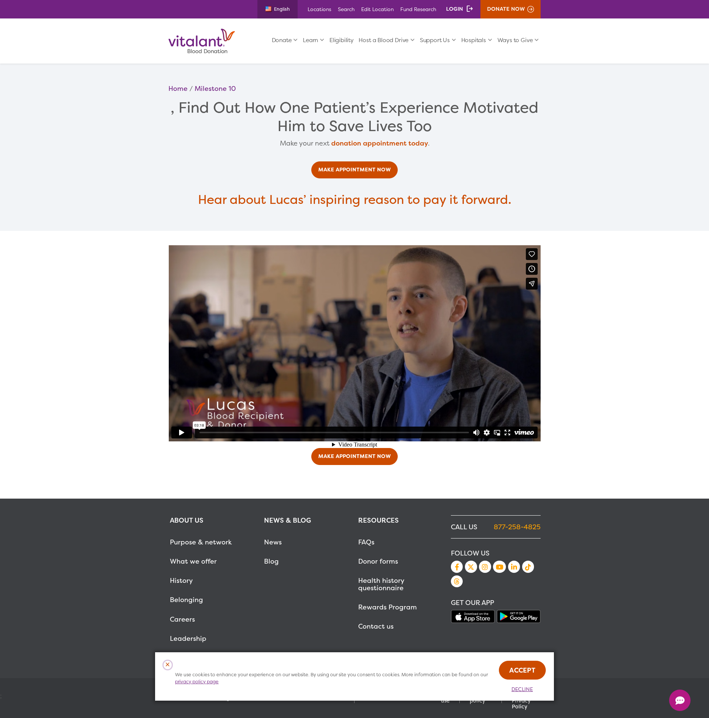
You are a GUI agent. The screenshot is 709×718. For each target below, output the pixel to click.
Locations (319, 9)
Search (346, 9)
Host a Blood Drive (383, 40)
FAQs (366, 542)
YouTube (499, 566)
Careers (182, 619)
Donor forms (378, 561)
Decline (522, 689)
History (181, 580)
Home (178, 88)
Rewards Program (387, 607)
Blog (271, 561)
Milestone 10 (215, 88)
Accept (522, 670)
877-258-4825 (517, 526)
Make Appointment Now (354, 169)
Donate (282, 40)
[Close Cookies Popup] (168, 665)
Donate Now (506, 9)
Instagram (485, 566)
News (273, 542)
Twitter (471, 566)
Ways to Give (515, 40)
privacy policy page (197, 681)
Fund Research (418, 9)
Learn (310, 40)
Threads (457, 581)
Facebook (457, 566)
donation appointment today (379, 143)
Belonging (186, 599)
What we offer (193, 561)
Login (454, 9)
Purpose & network (201, 542)
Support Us (435, 40)
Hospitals (473, 40)
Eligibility (341, 40)
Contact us (376, 626)
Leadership (188, 638)
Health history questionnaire (381, 584)
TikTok (528, 566)
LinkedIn (514, 566)
